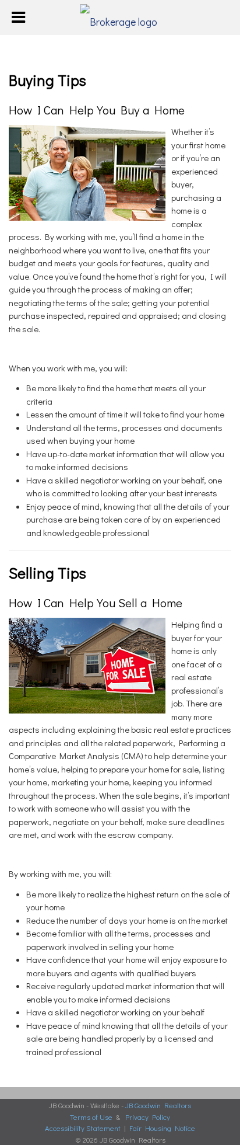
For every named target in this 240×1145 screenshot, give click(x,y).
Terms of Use (91, 1117)
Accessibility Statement (83, 1128)
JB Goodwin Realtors (158, 1105)
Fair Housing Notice (162, 1128)
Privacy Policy (147, 1117)
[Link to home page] (120, 17)
